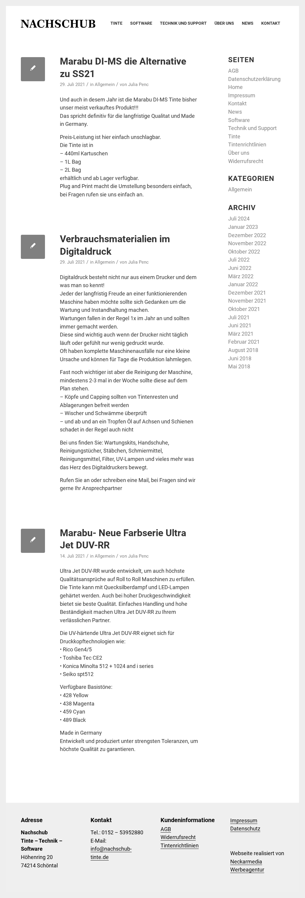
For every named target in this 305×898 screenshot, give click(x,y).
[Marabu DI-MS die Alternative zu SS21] (33, 69)
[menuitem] (116, 23)
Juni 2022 (239, 268)
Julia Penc (138, 84)
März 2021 (240, 334)
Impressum (241, 95)
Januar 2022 (243, 284)
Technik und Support (252, 128)
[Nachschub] (58, 23)
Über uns (238, 153)
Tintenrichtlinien (247, 144)
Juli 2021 (239, 317)
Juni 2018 (239, 358)
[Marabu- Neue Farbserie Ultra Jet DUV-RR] (33, 541)
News (235, 112)
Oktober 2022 (244, 251)
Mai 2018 (239, 366)
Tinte (234, 136)
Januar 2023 (243, 227)
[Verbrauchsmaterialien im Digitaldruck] (33, 247)
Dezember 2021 (247, 293)
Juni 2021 (239, 325)
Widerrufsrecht (245, 161)
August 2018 (243, 350)
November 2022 (247, 243)
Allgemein (105, 84)
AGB (233, 71)
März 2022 (240, 276)
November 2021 (247, 301)
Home (235, 87)
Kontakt (237, 103)
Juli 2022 (239, 259)
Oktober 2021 (244, 309)
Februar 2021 (244, 342)
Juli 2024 (239, 218)
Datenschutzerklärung (254, 79)
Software (239, 120)
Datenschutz (245, 828)
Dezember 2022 (247, 235)
